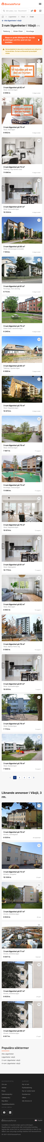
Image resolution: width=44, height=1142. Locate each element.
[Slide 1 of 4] (20, 202)
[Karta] (40, 11)
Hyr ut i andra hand (28, 1091)
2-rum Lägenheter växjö (11, 1060)
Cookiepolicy (6, 1097)
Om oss (4, 1084)
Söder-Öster (18, 31)
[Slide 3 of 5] (22, 82)
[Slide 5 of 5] (24, 82)
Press (3, 1091)
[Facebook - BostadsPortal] (4, 1112)
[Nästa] (33, 777)
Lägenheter (12, 17)
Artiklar (4, 1087)
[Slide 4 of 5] (23, 82)
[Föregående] (10, 777)
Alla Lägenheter (8, 1054)
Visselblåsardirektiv (8, 1104)
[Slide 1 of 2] (21, 241)
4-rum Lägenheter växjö (11, 1063)
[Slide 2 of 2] (22, 241)
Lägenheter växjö (8, 1057)
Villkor (24, 1097)
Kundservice (26, 1094)
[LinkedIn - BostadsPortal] (10, 1112)
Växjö (23, 17)
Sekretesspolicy (7, 1094)
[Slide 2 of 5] (20, 82)
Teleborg (6, 31)
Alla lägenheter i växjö (12, 21)
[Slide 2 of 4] (21, 202)
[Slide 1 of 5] (19, 82)
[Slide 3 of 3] (23, 440)
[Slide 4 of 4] (23, 202)
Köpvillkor (5, 1101)
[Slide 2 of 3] (22, 440)
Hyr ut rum (25, 1084)
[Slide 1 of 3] (20, 440)
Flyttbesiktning (27, 1087)
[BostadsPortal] (11, 3)
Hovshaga (30, 31)
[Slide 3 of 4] (22, 202)
